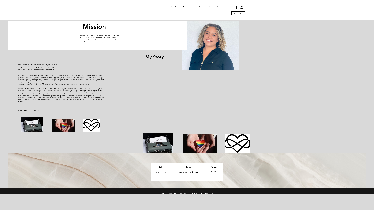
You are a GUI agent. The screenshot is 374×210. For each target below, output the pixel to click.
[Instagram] (241, 7)
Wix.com (210, 193)
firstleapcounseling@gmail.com (188, 172)
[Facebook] (237, 7)
